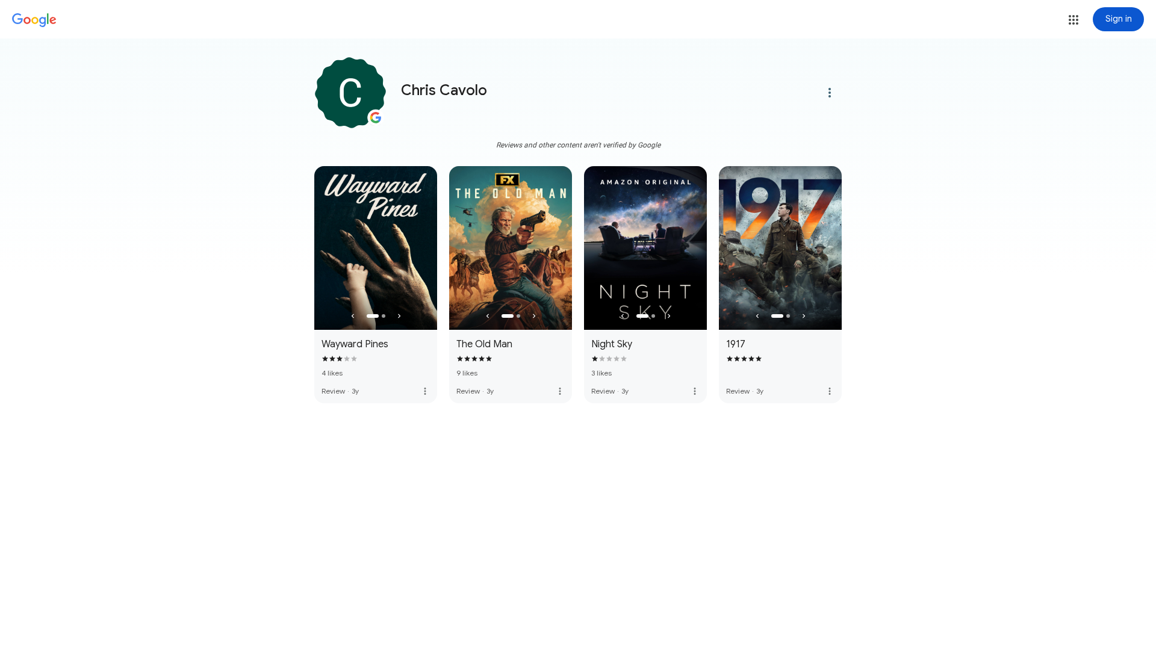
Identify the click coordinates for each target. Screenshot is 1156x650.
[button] (1073, 20)
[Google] (34, 20)
